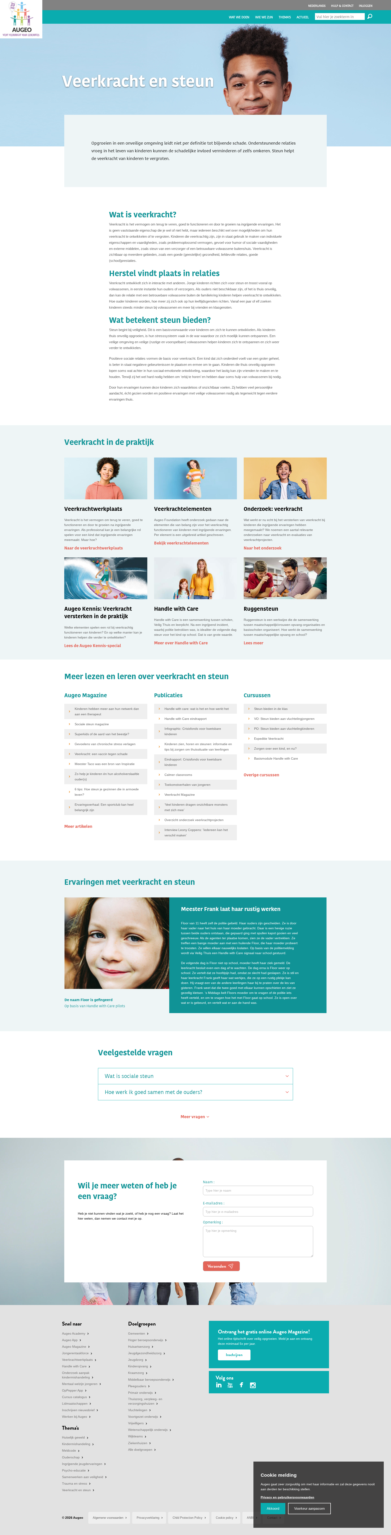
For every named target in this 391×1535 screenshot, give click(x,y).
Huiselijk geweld (73, 1437)
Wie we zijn (264, 17)
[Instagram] (253, 1385)
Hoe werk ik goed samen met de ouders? (153, 1092)
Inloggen (365, 6)
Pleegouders (137, 1386)
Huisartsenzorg (139, 1346)
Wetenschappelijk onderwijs (148, 1430)
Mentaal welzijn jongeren (80, 1384)
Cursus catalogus (74, 1397)
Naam (208, 1182)
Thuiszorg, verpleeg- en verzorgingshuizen (145, 1401)
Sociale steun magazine (92, 724)
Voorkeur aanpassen (309, 1508)
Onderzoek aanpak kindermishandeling (76, 1375)
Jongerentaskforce (75, 1353)
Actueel (303, 17)
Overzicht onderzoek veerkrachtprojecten (194, 820)
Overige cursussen (261, 775)
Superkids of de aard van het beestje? (102, 734)
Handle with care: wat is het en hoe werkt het (197, 709)
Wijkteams (135, 1436)
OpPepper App (72, 1390)
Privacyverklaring (148, 1517)
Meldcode (69, 1450)
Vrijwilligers (136, 1423)
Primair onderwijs (140, 1392)
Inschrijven (234, 1355)
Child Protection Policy (188, 1517)
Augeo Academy (73, 1333)
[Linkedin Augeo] (219, 1385)
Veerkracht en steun (76, 1490)
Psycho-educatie (74, 1470)
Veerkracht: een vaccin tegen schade (101, 754)
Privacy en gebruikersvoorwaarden (287, 1497)
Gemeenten (136, 1333)
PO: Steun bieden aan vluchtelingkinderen (284, 728)
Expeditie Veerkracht (269, 738)
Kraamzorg (136, 1373)
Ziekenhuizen (137, 1443)
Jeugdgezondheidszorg (145, 1353)
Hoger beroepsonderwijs (145, 1340)
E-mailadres (213, 1203)
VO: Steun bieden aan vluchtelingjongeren (284, 719)
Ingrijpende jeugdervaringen (82, 1464)
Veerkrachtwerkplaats (77, 1359)
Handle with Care (74, 1366)
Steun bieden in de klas (271, 709)
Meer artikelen (78, 826)
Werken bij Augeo (74, 1416)
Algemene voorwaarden (108, 1517)
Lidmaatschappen (75, 1403)
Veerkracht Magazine (180, 794)
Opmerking (212, 1222)
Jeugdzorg (135, 1359)
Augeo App (70, 1340)
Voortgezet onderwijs (143, 1416)
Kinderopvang (138, 1366)
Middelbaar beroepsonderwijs (149, 1379)
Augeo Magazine (74, 1346)
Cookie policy (225, 1517)
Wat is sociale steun (129, 1076)
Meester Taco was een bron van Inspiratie (105, 764)
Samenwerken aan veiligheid (82, 1477)
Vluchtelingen (137, 1410)
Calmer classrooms (178, 775)
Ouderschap (71, 1457)
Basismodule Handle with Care (276, 758)
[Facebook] (241, 1385)
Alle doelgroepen (140, 1449)
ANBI (250, 1517)
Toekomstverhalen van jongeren (187, 784)
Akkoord (273, 1508)
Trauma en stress (74, 1483)
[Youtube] (230, 1385)
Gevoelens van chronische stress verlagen (105, 744)
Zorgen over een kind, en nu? (275, 748)
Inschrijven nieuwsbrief (78, 1410)
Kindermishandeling (76, 1444)
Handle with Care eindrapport (186, 719)
